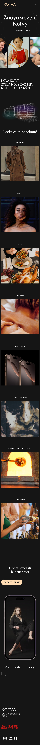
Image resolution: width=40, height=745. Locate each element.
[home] (9, 4)
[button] (35, 4)
